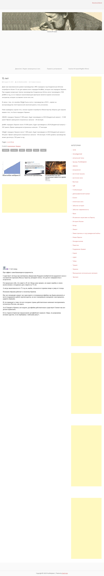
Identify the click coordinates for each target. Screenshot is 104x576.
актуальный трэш (78, 158)
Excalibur (14, 150)
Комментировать (36, 82)
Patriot (36, 150)
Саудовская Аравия (79, 249)
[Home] (52, 21)
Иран (74, 213)
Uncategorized (77, 154)
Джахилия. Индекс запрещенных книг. (28, 69)
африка (75, 166)
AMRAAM (5, 150)
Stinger (43, 150)
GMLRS (22, 150)
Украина (18, 146)
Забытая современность (81, 209)
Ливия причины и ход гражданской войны (86, 233)
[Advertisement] (52, 50)
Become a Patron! (97, 2)
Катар (74, 225)
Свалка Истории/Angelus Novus (78, 69)
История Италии (78, 221)
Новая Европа (77, 237)
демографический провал (81, 194)
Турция (75, 265)
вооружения (11, 146)
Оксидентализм (78, 241)
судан (74, 257)
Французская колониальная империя (85, 273)
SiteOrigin (65, 573)
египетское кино (78, 201)
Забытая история (78, 205)
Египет (75, 197)
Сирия (75, 253)
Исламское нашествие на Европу (84, 217)
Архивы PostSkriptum (80, 162)
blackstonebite (23, 82)
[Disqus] (34, 238)
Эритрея (75, 277)
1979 (74, 150)
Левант (75, 229)
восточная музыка (79, 174)
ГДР (74, 186)
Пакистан (76, 245)
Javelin (29, 150)
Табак (74, 261)
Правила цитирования (54, 69)
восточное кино (78, 178)
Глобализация (77, 190)
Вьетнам (75, 182)
